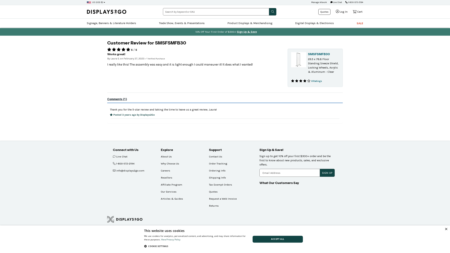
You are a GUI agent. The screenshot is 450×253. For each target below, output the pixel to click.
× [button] (446, 229)
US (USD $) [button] (98, 2)
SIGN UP (327, 172)
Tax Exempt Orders (220, 184)
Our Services (168, 191)
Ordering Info (217, 170)
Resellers (166, 177)
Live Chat (337, 2)
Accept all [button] (277, 239)
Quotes (324, 11)
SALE (360, 23)
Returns (214, 205)
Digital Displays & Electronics (314, 23)
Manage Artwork (319, 2)
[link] (106, 12)
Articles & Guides (172, 198)
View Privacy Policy (171, 239)
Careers (165, 170)
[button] (196, 246)
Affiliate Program (171, 184)
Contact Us (215, 156)
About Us (166, 156)
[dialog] (225, 239)
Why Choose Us (170, 163)
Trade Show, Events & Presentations (182, 23)
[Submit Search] (272, 11)
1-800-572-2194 (355, 2)
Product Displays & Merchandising (249, 23)
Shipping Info (217, 177)
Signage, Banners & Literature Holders (111, 23)
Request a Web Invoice (223, 198)
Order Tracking (218, 163)
